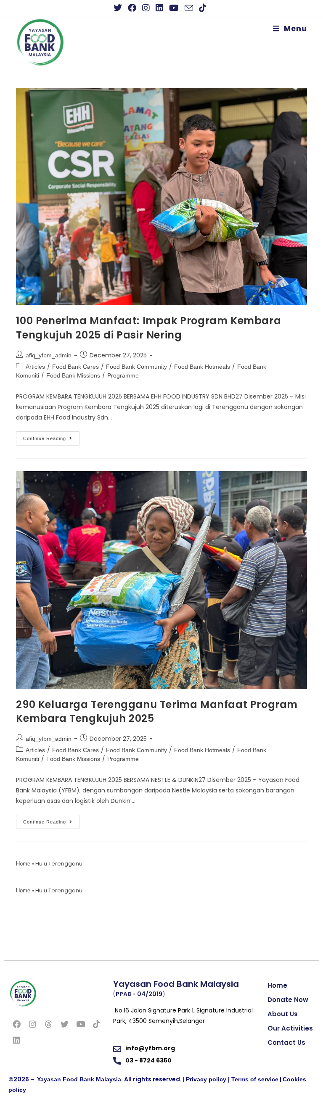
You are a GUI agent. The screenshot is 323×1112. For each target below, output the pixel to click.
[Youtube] (80, 1024)
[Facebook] (16, 1024)
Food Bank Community (136, 366)
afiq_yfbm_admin (48, 355)
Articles (35, 366)
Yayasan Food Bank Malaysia (79, 1079)
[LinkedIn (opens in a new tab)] (159, 8)
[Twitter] (64, 1024)
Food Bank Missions (73, 375)
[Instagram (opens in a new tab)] (146, 8)
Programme (123, 375)
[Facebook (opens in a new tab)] (132, 8)
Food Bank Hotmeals (202, 366)
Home (23, 863)
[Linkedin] (16, 1040)
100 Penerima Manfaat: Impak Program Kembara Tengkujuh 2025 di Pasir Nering (148, 328)
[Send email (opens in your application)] (189, 7)
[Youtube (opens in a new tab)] (174, 8)
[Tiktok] (96, 1024)
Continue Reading (51, 436)
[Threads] (48, 1024)
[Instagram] (32, 1024)
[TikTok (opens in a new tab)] (202, 8)
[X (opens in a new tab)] (119, 8)
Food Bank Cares (75, 366)
